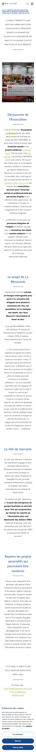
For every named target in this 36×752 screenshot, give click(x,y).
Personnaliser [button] (18, 734)
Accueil (4, 10)
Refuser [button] (18, 740)
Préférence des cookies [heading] (13, 708)
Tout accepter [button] (18, 747)
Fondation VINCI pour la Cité (16, 182)
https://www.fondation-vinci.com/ (18, 688)
